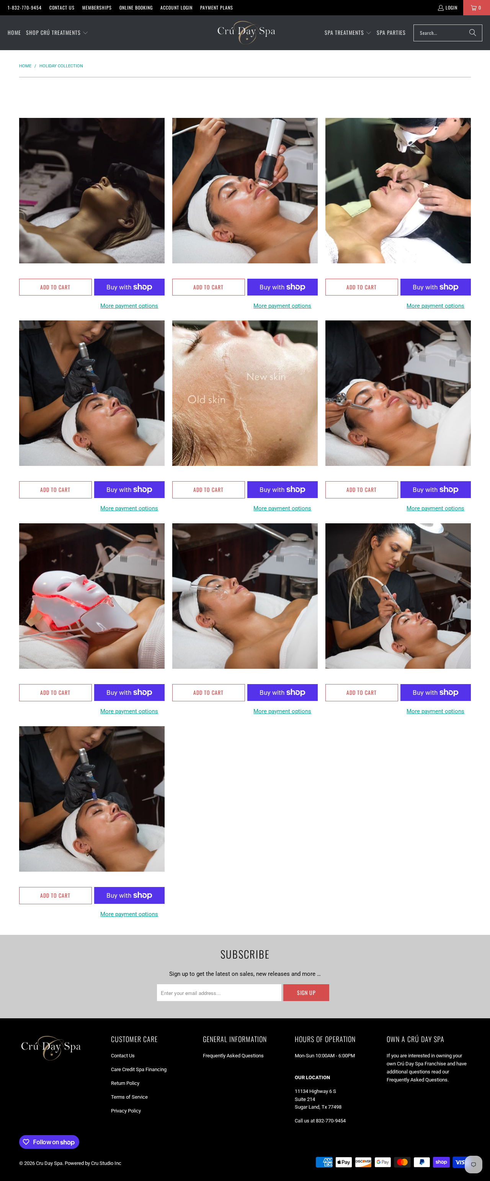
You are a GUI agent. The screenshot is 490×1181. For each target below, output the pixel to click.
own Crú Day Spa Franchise (416, 1064)
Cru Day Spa (49, 1163)
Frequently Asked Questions (233, 1055)
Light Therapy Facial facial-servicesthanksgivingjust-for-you (92, 596)
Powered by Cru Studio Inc (93, 1163)
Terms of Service (129, 1097)
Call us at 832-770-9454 (320, 1121)
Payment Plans (216, 7)
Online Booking (136, 7)
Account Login (176, 7)
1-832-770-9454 (25, 7)
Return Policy (125, 1083)
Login (451, 7)
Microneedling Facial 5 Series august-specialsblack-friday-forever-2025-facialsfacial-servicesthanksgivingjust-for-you (92, 799)
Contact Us (62, 7)
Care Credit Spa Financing (139, 1069)
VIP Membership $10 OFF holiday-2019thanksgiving (92, 190)
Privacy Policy (126, 1111)
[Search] (472, 33)
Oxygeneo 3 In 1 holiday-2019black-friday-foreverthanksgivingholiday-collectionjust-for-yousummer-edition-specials (245, 190)
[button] (57, 32)
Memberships (97, 7)
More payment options (129, 305)
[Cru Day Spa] (246, 32)
